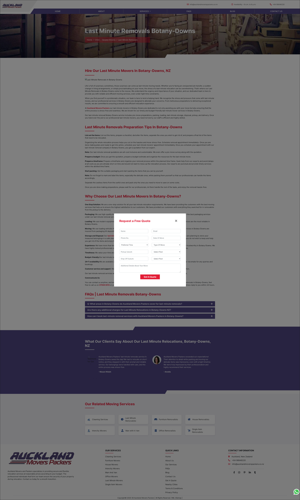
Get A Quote (150, 277)
